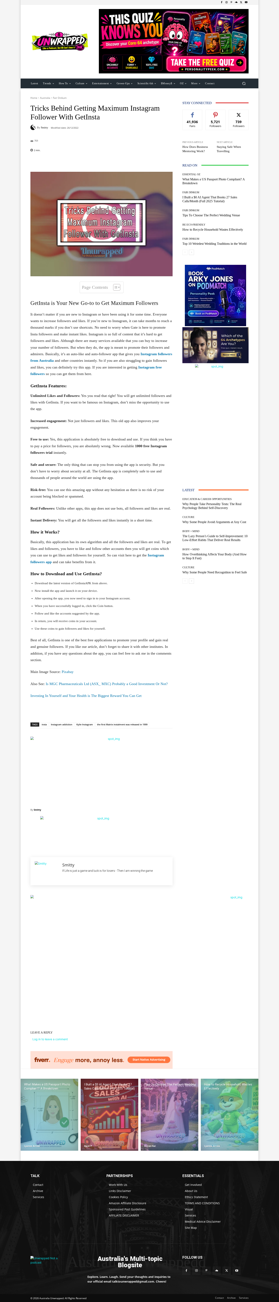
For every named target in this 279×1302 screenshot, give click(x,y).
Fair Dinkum (60, 98)
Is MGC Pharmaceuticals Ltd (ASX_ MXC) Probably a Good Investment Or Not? (107, 684)
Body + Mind (190, 531)
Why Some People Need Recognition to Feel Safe (214, 572)
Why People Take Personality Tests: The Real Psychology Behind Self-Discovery (211, 506)
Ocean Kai (150, 1145)
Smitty (44, 127)
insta (44, 724)
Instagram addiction (61, 724)
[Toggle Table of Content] (114, 287)
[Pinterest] (231, 2)
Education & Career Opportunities (207, 499)
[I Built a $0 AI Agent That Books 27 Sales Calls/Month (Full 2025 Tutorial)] (109, 1115)
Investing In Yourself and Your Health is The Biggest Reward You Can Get (86, 696)
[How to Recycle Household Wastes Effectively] (229, 1115)
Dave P (88, 1145)
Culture (188, 517)
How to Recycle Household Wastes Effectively (212, 229)
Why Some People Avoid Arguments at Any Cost (214, 522)
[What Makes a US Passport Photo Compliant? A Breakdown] (49, 1115)
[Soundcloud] (236, 2)
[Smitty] (33, 127)
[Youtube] (246, 2)
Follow (215, 112)
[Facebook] (221, 2)
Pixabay (68, 672)
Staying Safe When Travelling (229, 149)
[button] (244, 83)
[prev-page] (184, 252)
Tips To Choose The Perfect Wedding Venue (211, 215)
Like (192, 112)
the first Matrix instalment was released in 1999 (122, 724)
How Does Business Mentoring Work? (195, 149)
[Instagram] (226, 2)
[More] (128, 161)
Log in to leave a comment (50, 1039)
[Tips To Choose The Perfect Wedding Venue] (169, 1115)
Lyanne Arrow (32, 1145)
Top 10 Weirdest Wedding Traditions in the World (214, 243)
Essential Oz (191, 174)
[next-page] (191, 252)
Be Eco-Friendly (193, 224)
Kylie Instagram (84, 724)
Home (33, 98)
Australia (45, 98)
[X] (241, 2)
